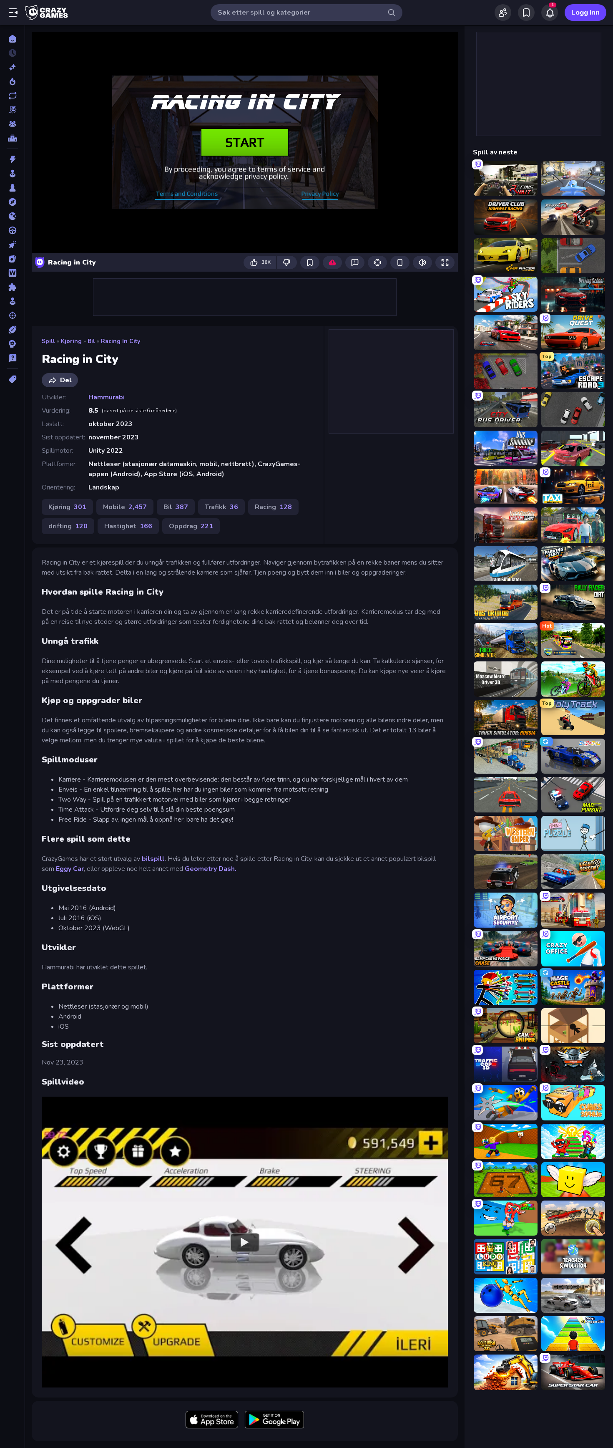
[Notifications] (549, 12)
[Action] (12, 159)
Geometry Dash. (210, 868)
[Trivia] (12, 358)
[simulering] (12, 301)
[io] (12, 216)
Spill (48, 341)
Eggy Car (70, 868)
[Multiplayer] (12, 124)
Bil (91, 341)
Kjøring (71, 341)
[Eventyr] (12, 202)
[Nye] (12, 67)
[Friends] (503, 12)
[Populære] (12, 81)
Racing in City (120, 341)
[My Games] (526, 12)
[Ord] (12, 273)
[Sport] (12, 330)
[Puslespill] (12, 287)
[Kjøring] (12, 230)
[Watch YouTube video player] (244, 1241)
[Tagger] (12, 379)
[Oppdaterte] (12, 95)
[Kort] (12, 259)
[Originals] (12, 110)
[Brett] (12, 188)
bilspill (153, 858)
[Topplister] (12, 138)
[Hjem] (12, 39)
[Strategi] (12, 344)
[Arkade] (12, 173)
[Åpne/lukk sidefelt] (13, 13)
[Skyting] (12, 315)
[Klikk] (12, 244)
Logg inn (585, 12)
